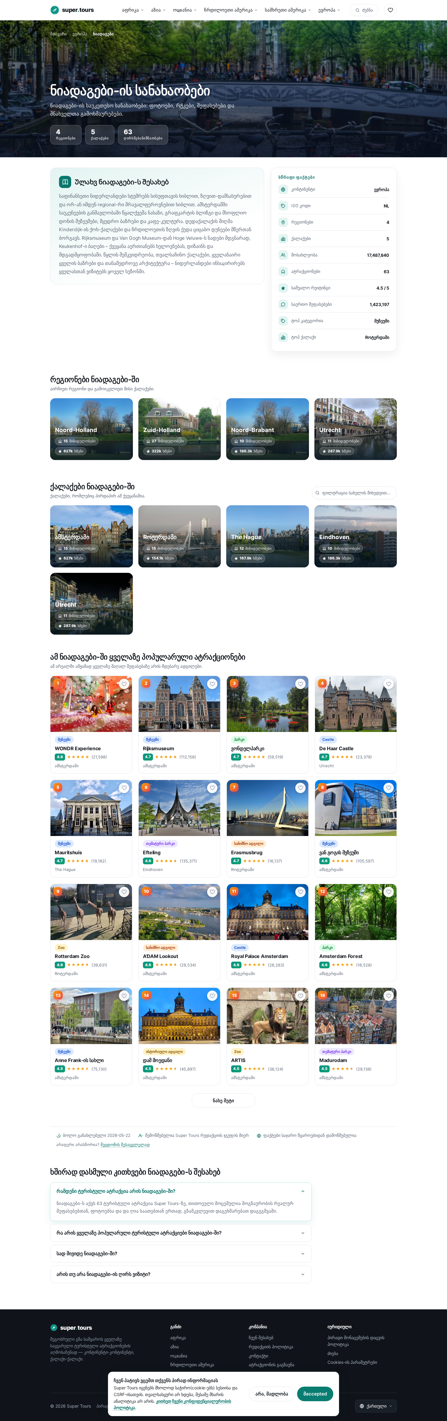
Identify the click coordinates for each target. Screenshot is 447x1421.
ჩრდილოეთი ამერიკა (228, 10)
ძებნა (367, 9)
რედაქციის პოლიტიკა (271, 1346)
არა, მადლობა (271, 1394)
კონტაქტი (258, 1355)
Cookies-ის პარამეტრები (352, 1362)
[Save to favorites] (124, 684)
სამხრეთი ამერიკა (285, 10)
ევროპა (326, 10)
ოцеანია (182, 10)
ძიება (332, 1353)
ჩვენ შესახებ (261, 1337)
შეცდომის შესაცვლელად (125, 1144)
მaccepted (315, 1394)
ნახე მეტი (223, 1100)
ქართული (376, 1406)
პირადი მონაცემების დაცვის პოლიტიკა (355, 1341)
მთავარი (58, 33)
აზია (156, 10)
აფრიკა (130, 10)
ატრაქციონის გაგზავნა (271, 1364)
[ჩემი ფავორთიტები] (390, 10)
